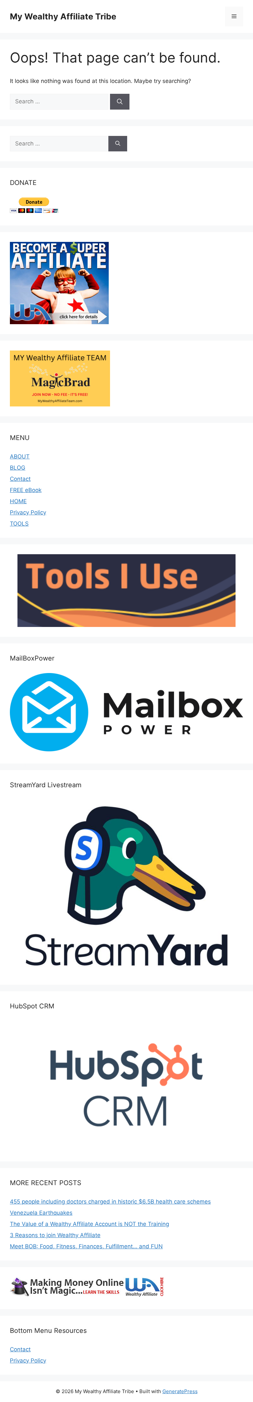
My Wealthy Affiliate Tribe (63, 16)
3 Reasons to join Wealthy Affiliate (55, 1235)
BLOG (17, 467)
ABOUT (20, 456)
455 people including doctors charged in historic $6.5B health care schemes (110, 1201)
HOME (18, 501)
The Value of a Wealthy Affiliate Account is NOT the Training (89, 1224)
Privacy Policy (28, 512)
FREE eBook (26, 490)
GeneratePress (180, 1391)
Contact (20, 479)
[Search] (119, 102)
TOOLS (19, 523)
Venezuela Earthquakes (41, 1212)
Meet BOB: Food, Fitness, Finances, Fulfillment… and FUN (86, 1246)
